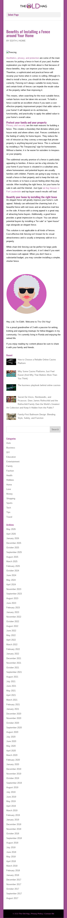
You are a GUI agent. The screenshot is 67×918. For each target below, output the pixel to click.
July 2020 (10, 737)
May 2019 (11, 801)
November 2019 (13, 774)
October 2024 (12, 570)
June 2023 (11, 603)
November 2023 (13, 589)
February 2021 (13, 704)
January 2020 (12, 764)
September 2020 (14, 727)
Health (9, 475)
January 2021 (12, 709)
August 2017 (12, 898)
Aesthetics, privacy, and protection (22, 58)
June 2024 (11, 575)
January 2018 (12, 875)
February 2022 (13, 649)
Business (10, 447)
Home (22, 40)
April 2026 (11, 534)
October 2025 (12, 547)
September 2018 (14, 838)
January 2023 (12, 612)
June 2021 (11, 686)
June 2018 (11, 852)
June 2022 (11, 630)
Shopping (10, 498)
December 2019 (13, 769)
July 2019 (10, 792)
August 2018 (12, 843)
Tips (8, 512)
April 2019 (11, 806)
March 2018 (11, 866)
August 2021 (12, 677)
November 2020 (13, 718)
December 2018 (13, 824)
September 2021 (14, 672)
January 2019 (12, 819)
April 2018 (11, 861)
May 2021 (11, 690)
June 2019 (11, 797)
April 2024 (11, 584)
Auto (8, 443)
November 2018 (13, 829)
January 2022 (12, 653)
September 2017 (14, 893)
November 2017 (13, 884)
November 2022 (13, 617)
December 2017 (13, 879)
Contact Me (49, 914)
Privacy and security (16, 125)
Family (9, 466)
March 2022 (11, 644)
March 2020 (11, 755)
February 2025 (13, 566)
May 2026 (11, 529)
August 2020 (12, 732)
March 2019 (11, 810)
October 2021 (12, 667)
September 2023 (14, 593)
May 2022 (11, 635)
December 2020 (13, 713)
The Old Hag (43, 322)
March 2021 (11, 700)
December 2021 (13, 658)
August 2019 (12, 787)
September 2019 (14, 783)
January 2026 (12, 538)
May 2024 (11, 580)
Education (11, 457)
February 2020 (13, 760)
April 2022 (11, 640)
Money (9, 494)
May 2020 (11, 746)
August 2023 (12, 598)
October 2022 (12, 621)
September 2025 (14, 552)
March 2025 (11, 561)
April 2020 (11, 750)
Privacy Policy (37, 914)
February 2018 (13, 870)
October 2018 (12, 833)
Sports (9, 503)
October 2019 (12, 778)
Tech (8, 508)
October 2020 (12, 723)
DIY (8, 452)
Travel (9, 517)
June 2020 (11, 741)
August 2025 (12, 557)
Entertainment (13, 461)
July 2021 (10, 681)
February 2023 (13, 607)
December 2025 (13, 543)
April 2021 (11, 695)
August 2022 (12, 626)
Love (8, 489)
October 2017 (12, 889)
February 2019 (13, 815)
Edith (13, 40)
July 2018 (10, 847)
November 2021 (13, 663)
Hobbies (10, 480)
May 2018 (11, 856)
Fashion (10, 471)
